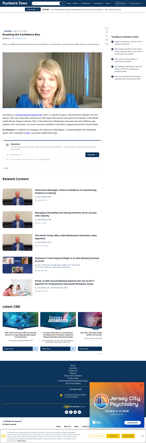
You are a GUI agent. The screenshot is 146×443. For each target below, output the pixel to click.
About (73, 365)
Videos (5, 168)
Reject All (113, 436)
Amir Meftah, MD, (43, 288)
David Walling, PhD (44, 197)
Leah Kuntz (66, 267)
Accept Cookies (128, 436)
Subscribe (91, 155)
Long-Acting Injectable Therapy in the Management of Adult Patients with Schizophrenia (77, 9)
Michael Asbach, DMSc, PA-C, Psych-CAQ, (65, 265)
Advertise (73, 368)
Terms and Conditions (73, 376)
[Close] (142, 436)
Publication (98, 3)
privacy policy (46, 159)
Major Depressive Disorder (113, 9)
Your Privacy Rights (73, 383)
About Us (67, 426)
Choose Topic (31, 9)
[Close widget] (141, 384)
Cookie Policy (21, 441)
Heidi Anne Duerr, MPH (59, 288)
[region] (73, 436)
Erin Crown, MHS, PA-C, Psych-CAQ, (48, 267)
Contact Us (73, 370)
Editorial (73, 373)
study (29, 114)
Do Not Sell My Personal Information (73, 381)
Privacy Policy (73, 378)
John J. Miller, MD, (43, 265)
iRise (28, 133)
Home (58, 426)
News (69, 3)
